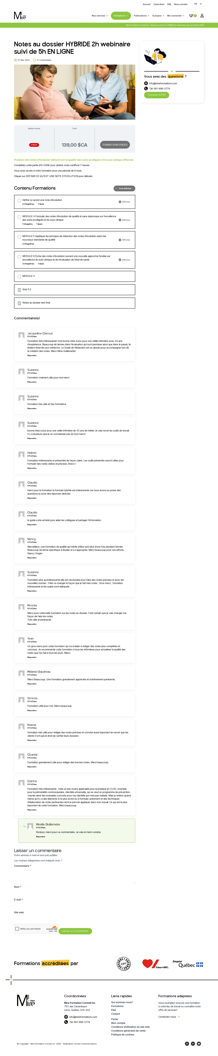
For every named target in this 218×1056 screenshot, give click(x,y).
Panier (114, 1019)
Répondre (31, 355)
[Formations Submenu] (126, 16)
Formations (119, 15)
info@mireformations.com (163, 83)
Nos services (98, 15)
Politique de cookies (122, 1034)
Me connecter (174, 15)
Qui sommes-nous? (122, 1002)
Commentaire (22, 866)
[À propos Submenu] (163, 16)
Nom (17, 887)
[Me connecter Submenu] (183, 16)
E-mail (18, 899)
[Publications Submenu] (148, 16)
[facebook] (187, 1044)
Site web (19, 912)
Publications (140, 15)
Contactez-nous (167, 1016)
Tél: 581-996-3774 (159, 88)
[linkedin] (193, 1044)
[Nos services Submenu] (106, 16)
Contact (115, 1014)
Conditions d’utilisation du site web (130, 1027)
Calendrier (158, 4)
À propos (157, 15)
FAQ (169, 4)
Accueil (147, 4)
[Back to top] (210, 1048)
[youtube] (199, 1044)
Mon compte (118, 1023)
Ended (34, 145)
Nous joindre (180, 4)
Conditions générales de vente (128, 1030)
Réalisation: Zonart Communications (80, 1044)
